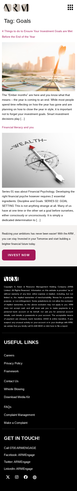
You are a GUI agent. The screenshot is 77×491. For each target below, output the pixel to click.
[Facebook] (26, 477)
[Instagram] (17, 477)
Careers (9, 355)
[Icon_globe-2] (34, 477)
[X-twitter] (8, 477)
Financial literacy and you (18, 127)
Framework (11, 371)
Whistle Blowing (14, 389)
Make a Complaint (15, 422)
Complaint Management (19, 414)
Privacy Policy (13, 363)
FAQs (7, 407)
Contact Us (11, 381)
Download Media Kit (17, 397)
